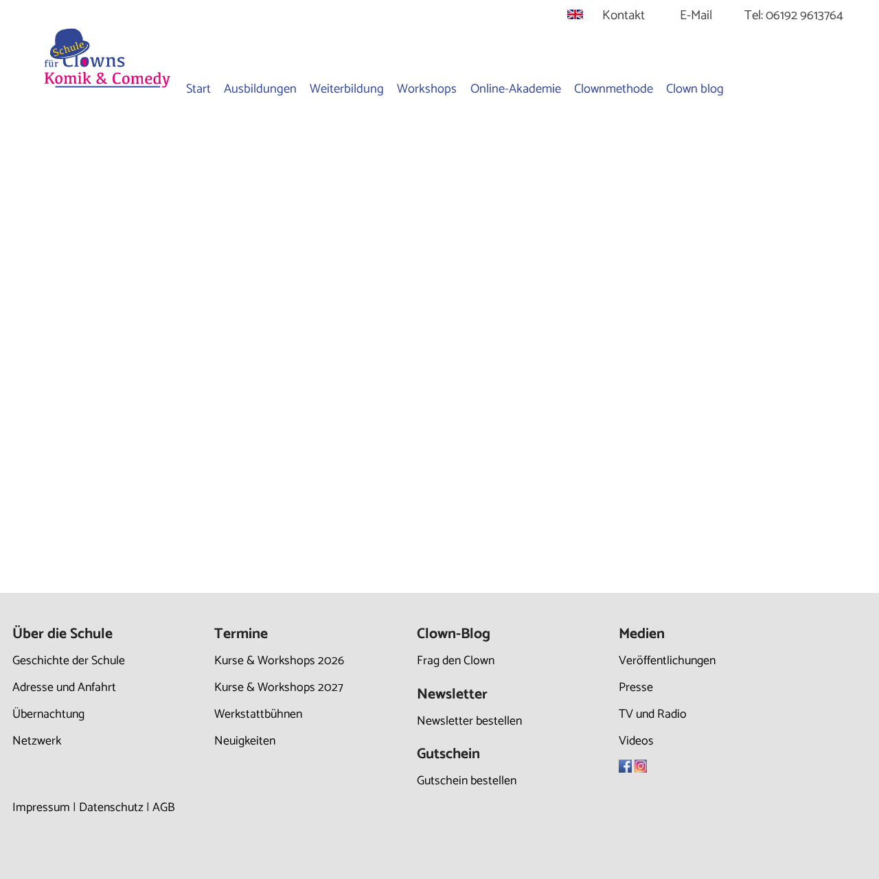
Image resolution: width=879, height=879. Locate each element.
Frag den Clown (455, 661)
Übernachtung (48, 714)
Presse (636, 687)
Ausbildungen (260, 89)
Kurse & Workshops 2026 (279, 661)
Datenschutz (111, 807)
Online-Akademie (515, 89)
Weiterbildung (347, 89)
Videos (636, 741)
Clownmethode (613, 89)
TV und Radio (653, 714)
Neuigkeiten (244, 741)
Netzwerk (36, 741)
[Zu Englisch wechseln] (575, 15)
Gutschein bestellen (466, 781)
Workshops (427, 89)
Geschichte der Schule (68, 661)
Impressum (41, 807)
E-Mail (696, 15)
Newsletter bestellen (469, 721)
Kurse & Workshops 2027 (278, 687)
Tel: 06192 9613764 (793, 15)
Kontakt (624, 15)
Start (198, 89)
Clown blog (695, 89)
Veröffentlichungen (667, 661)
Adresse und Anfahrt (64, 687)
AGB (163, 807)
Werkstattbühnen (258, 714)
